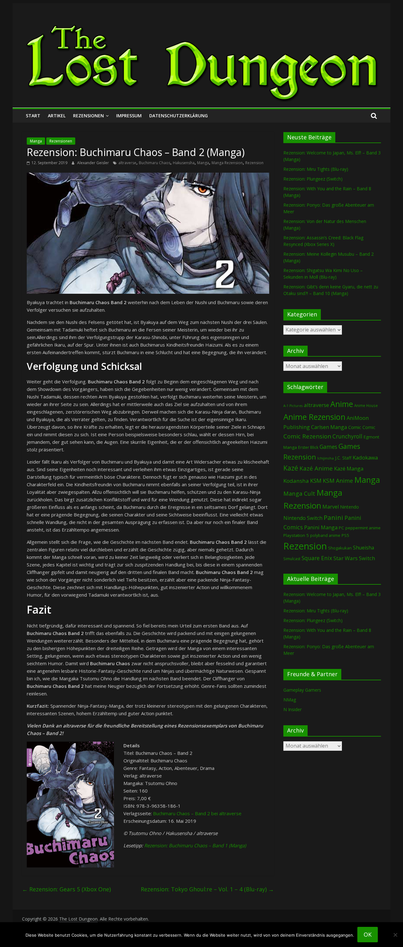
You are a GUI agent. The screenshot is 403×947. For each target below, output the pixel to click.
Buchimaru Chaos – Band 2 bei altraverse (197, 813)
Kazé (290, 467)
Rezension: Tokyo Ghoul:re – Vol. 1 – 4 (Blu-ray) (207, 889)
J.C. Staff (343, 458)
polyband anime (325, 535)
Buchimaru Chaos (154, 162)
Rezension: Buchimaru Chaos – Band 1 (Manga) (195, 845)
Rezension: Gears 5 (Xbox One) (66, 889)
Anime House (366, 405)
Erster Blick (308, 447)
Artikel (56, 116)
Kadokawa (365, 457)
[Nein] (395, 935)
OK (368, 934)
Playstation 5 (296, 535)
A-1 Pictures (293, 406)
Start (33, 116)
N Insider (292, 709)
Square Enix (317, 558)
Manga (36, 141)
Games (328, 446)
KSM (315, 480)
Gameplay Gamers (302, 690)
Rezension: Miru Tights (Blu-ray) (315, 169)
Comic (354, 427)
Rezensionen (88, 116)
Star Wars (345, 558)
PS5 (345, 535)
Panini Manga (321, 527)
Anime (341, 403)
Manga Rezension (227, 162)
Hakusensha (184, 162)
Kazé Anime (316, 468)
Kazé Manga (348, 468)
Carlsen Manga (329, 427)
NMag (289, 700)
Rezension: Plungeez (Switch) (313, 179)
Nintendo (349, 507)
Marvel (330, 506)
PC (341, 528)
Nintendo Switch (302, 518)
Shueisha (363, 547)
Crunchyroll (347, 436)
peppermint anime (363, 528)
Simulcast (291, 558)
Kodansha (296, 480)
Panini (333, 517)
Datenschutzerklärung (178, 116)
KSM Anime (338, 480)
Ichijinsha (325, 458)
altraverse (127, 162)
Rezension (254, 162)
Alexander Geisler (93, 162)
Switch (367, 558)
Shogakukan (340, 548)
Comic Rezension (307, 436)
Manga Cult (299, 493)
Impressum (129, 116)
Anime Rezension (314, 416)
